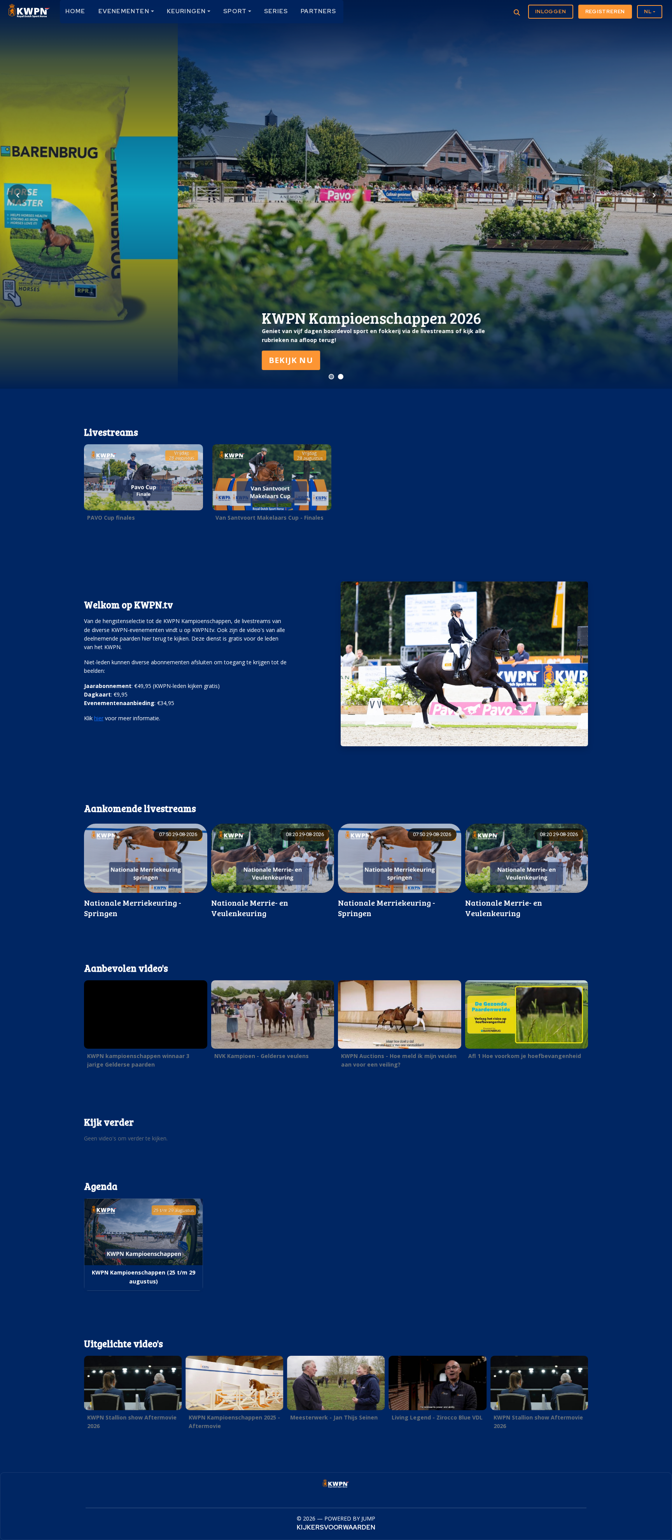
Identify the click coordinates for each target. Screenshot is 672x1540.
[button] (143, 484)
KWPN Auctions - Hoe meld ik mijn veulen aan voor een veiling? (399, 1060)
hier (98, 718)
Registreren (605, 11)
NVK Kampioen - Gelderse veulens (261, 1056)
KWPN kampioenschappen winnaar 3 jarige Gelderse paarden (138, 1060)
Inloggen (550, 11)
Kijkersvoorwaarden (336, 1527)
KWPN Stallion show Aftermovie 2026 (132, 1422)
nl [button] (648, 11)
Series (276, 11)
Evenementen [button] (123, 11)
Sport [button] (235, 11)
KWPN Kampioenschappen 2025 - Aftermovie (234, 1422)
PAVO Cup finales (111, 517)
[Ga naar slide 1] (331, 376)
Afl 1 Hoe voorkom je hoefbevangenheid (524, 1056)
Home (75, 11)
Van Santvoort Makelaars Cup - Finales (269, 517)
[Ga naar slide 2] (340, 376)
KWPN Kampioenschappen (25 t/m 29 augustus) (143, 1277)
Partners (318, 11)
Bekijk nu (113, 360)
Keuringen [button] (186, 11)
